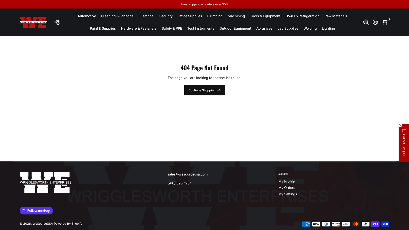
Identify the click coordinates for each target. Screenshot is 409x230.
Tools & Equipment (265, 16)
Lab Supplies (288, 28)
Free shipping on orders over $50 (204, 4)
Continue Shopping (202, 90)
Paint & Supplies (103, 28)
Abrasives (264, 28)
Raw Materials (336, 16)
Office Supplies (190, 16)
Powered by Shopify (68, 223)
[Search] (366, 22)
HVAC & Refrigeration (302, 16)
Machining (236, 16)
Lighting (328, 28)
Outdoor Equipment (235, 28)
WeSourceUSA (43, 223)
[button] (366, 22)
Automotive (87, 16)
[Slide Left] (139, 4)
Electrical (147, 16)
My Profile (286, 181)
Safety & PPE (172, 28)
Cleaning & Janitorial (117, 16)
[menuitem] (304, 181)
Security (166, 16)
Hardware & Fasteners (139, 28)
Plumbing (215, 16)
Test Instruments (200, 28)
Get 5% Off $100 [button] (404, 146)
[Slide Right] (269, 4)
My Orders (286, 187)
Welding (310, 28)
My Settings (287, 194)
